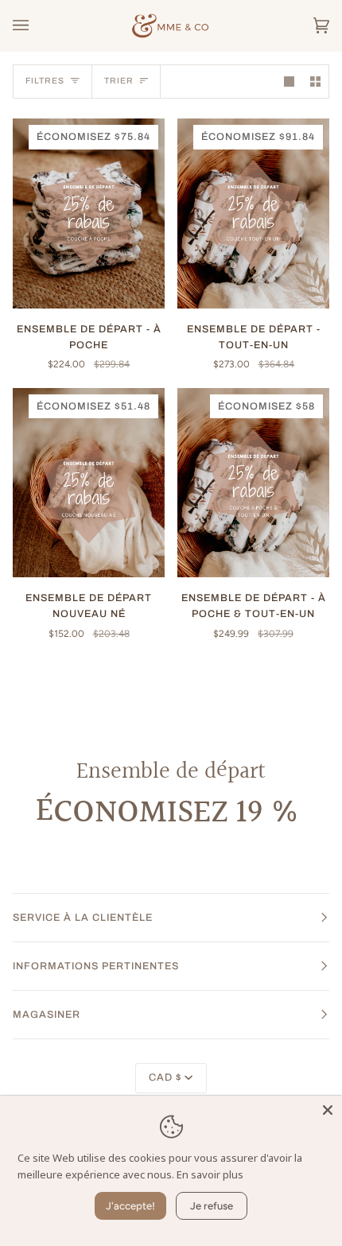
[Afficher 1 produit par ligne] (289, 81)
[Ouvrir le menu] (36, 26)
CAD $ (165, 1077)
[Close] (328, 1110)
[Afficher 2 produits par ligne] (315, 81)
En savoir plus (210, 1174)
